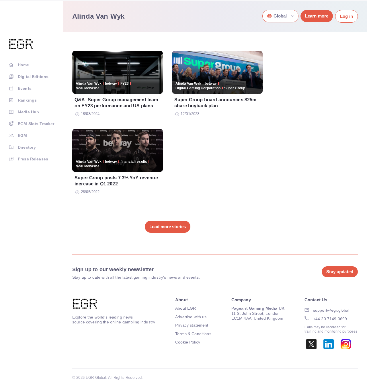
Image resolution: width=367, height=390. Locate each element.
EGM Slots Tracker (36, 123)
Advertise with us (190, 317)
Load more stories (167, 226)
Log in (346, 16)
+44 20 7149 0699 (330, 319)
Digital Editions (33, 76)
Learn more (316, 15)
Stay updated (339, 271)
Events (25, 88)
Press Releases (33, 159)
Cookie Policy (187, 342)
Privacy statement (191, 325)
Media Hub (28, 112)
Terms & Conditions (193, 333)
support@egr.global (331, 310)
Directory (27, 147)
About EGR (185, 308)
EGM (22, 135)
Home (23, 65)
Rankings (27, 100)
